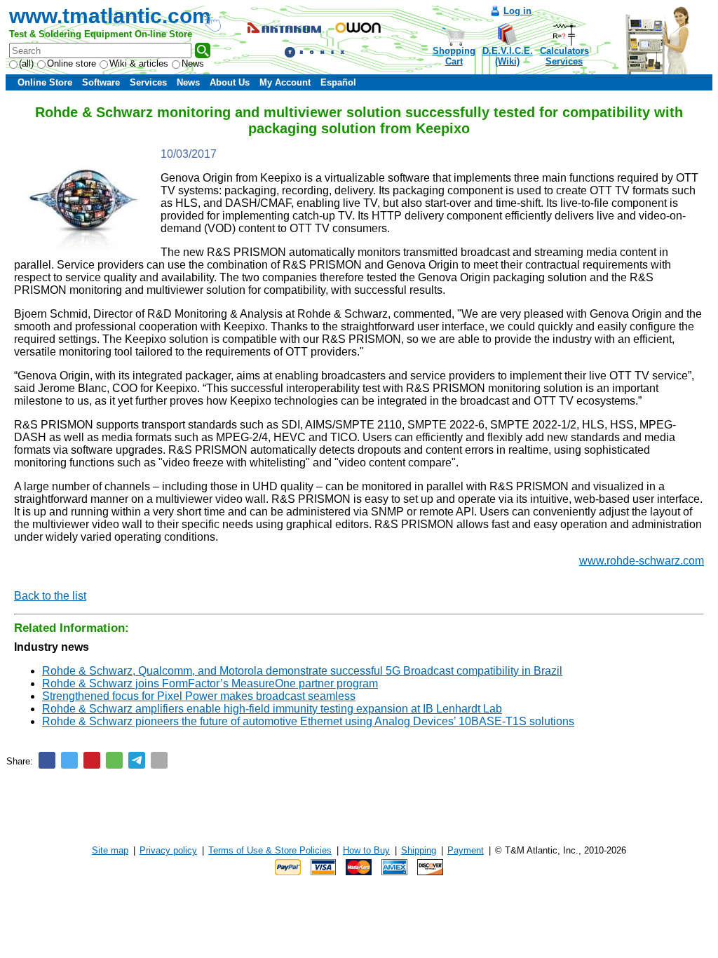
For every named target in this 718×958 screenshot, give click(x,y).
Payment (465, 850)
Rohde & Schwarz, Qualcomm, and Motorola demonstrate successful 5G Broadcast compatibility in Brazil (302, 671)
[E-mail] (159, 760)
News (193, 63)
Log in (517, 11)
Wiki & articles (138, 63)
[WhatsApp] (114, 760)
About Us (230, 82)
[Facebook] (47, 760)
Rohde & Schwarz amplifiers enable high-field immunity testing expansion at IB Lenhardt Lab (272, 709)
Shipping (418, 850)
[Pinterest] (91, 760)
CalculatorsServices (564, 56)
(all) (26, 63)
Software (101, 82)
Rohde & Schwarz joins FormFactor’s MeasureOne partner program (210, 683)
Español (338, 82)
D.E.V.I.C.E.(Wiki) (507, 56)
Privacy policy (168, 850)
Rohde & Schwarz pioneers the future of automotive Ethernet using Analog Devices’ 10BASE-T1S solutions (308, 721)
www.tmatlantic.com (110, 15)
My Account (285, 82)
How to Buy (366, 850)
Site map (110, 850)
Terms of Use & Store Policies (270, 850)
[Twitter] (69, 760)
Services (148, 82)
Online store (71, 63)
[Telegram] (136, 760)
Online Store (45, 82)
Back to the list (50, 596)
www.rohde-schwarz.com (641, 561)
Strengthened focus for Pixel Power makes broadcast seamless (198, 696)
